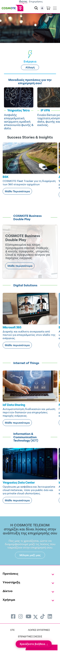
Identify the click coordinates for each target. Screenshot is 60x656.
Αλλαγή (30, 67)
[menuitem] (13, 616)
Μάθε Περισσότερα (17, 191)
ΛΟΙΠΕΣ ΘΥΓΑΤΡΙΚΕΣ (39, 629)
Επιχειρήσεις (36, 1)
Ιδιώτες (23, 1)
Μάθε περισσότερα (20, 265)
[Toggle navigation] (55, 7)
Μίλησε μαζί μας (30, 555)
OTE (12, 629)
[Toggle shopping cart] (48, 8)
